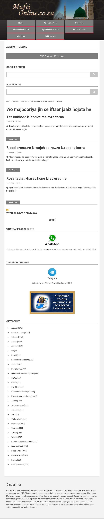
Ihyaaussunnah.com (50, 29)
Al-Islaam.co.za (79, 29)
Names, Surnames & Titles (24, 442)
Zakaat (16, 364)
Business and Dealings (23, 392)
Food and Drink (19, 446)
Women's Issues (20, 405)
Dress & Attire (19, 451)
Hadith (16, 383)
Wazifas (16, 437)
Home (20, 23)
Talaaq (16, 401)
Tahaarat (17, 337)
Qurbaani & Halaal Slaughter (24, 373)
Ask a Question (50, 23)
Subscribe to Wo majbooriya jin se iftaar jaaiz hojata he (7, 210)
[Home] (55, 10)
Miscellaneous (19, 455)
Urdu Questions (17, 101)
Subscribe (79, 23)
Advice (16, 433)
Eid (14, 351)
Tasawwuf (17, 428)
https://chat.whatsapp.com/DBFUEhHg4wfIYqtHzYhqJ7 (77, 249)
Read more (14, 139)
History (16, 460)
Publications (50, 36)
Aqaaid (17, 328)
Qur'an (16, 378)
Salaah (16, 342)
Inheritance (18, 424)
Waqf (15, 414)
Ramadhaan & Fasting (22, 360)
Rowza (27, 101)
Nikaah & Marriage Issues (24, 396)
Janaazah (17, 410)
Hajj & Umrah (18, 369)
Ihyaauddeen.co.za (21, 29)
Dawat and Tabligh (20, 333)
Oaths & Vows (19, 419)
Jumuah (17, 346)
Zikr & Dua (17, 387)
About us (21, 36)
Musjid (16, 355)
